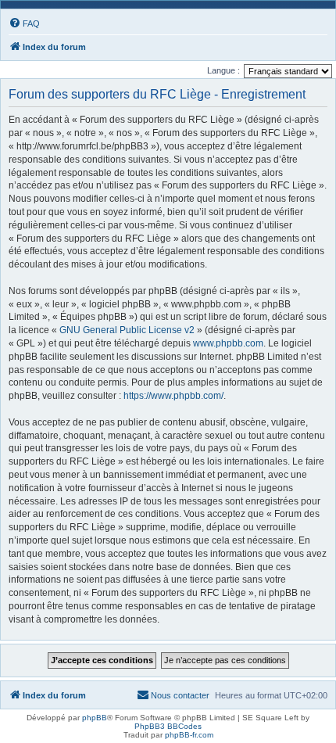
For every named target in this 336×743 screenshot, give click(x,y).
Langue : (223, 70)
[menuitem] (24, 23)
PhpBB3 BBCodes (168, 726)
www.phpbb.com (228, 343)
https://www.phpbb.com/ (173, 395)
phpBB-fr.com (189, 734)
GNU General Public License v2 (127, 330)
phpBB (94, 717)
